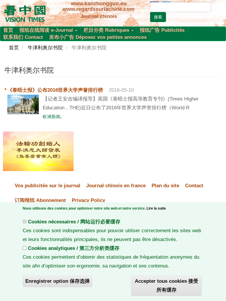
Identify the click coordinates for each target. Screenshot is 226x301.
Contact (194, 185)
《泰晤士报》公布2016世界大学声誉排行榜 (55, 90)
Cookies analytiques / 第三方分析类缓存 (73, 248)
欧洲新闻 (51, 116)
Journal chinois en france (116, 185)
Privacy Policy (88, 200)
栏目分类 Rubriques (107, 30)
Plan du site (165, 185)
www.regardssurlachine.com (98, 9)
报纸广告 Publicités (162, 30)
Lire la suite (156, 208)
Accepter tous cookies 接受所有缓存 (166, 285)
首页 (8, 30)
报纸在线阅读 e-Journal (46, 30)
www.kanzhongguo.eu (99, 3)
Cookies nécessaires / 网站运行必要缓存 (74, 222)
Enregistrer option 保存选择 (57, 281)
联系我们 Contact (23, 37)
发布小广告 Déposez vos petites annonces (98, 37)
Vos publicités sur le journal (47, 185)
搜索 (158, 17)
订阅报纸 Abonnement (40, 200)
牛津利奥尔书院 (45, 48)
